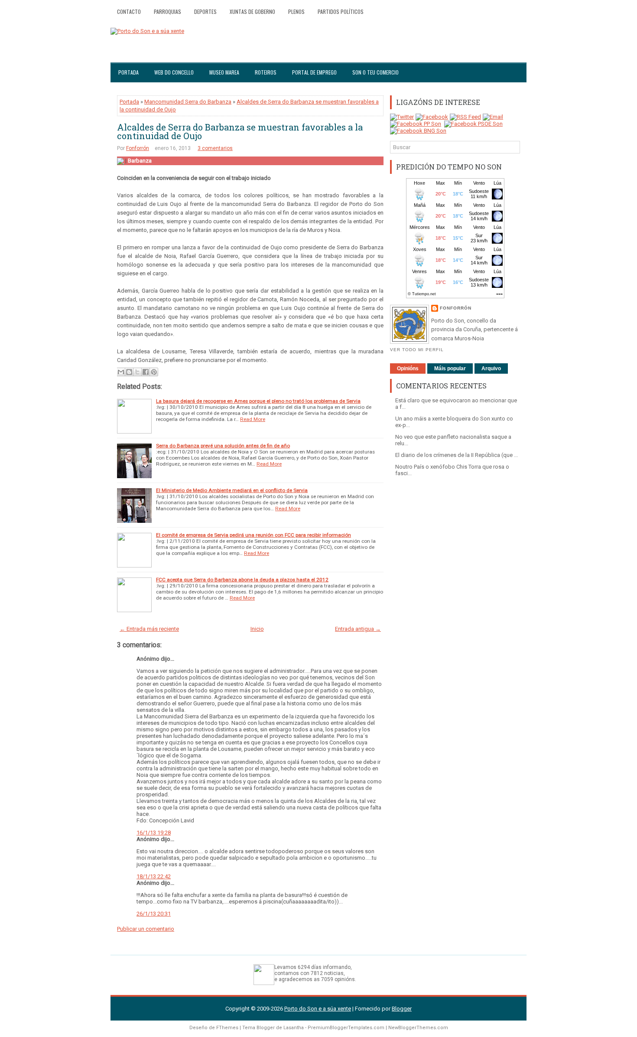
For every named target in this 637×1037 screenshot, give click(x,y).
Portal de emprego (314, 72)
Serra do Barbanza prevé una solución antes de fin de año (223, 446)
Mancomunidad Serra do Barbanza (187, 101)
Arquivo (491, 368)
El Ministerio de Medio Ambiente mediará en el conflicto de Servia (232, 490)
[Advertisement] (455, 618)
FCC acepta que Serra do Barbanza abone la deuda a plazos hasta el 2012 (242, 580)
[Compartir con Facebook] (145, 372)
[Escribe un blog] (129, 372)
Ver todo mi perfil (417, 349)
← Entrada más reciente (149, 629)
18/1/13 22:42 (153, 876)
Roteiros (265, 72)
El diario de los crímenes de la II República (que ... (456, 455)
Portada (128, 72)
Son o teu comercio (375, 72)
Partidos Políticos (341, 11)
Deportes (205, 11)
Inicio (257, 629)
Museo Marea (224, 72)
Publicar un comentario (145, 929)
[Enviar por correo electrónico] (121, 372)
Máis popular (450, 368)
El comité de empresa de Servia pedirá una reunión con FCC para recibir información (253, 535)
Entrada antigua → (358, 629)
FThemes (227, 1027)
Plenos (296, 11)
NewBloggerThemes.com (418, 1027)
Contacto (129, 11)
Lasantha (293, 1027)
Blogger (402, 1008)
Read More (252, 419)
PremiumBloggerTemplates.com (346, 1027)
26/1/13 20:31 (153, 913)
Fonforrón (137, 148)
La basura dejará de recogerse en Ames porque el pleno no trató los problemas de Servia (258, 401)
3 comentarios (215, 148)
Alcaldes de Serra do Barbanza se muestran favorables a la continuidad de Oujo (240, 131)
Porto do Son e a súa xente (317, 1008)
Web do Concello (174, 72)
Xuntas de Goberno (252, 11)
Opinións (408, 368)
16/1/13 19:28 (153, 832)
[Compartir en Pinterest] (154, 372)
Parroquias (167, 11)
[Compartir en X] (137, 372)
